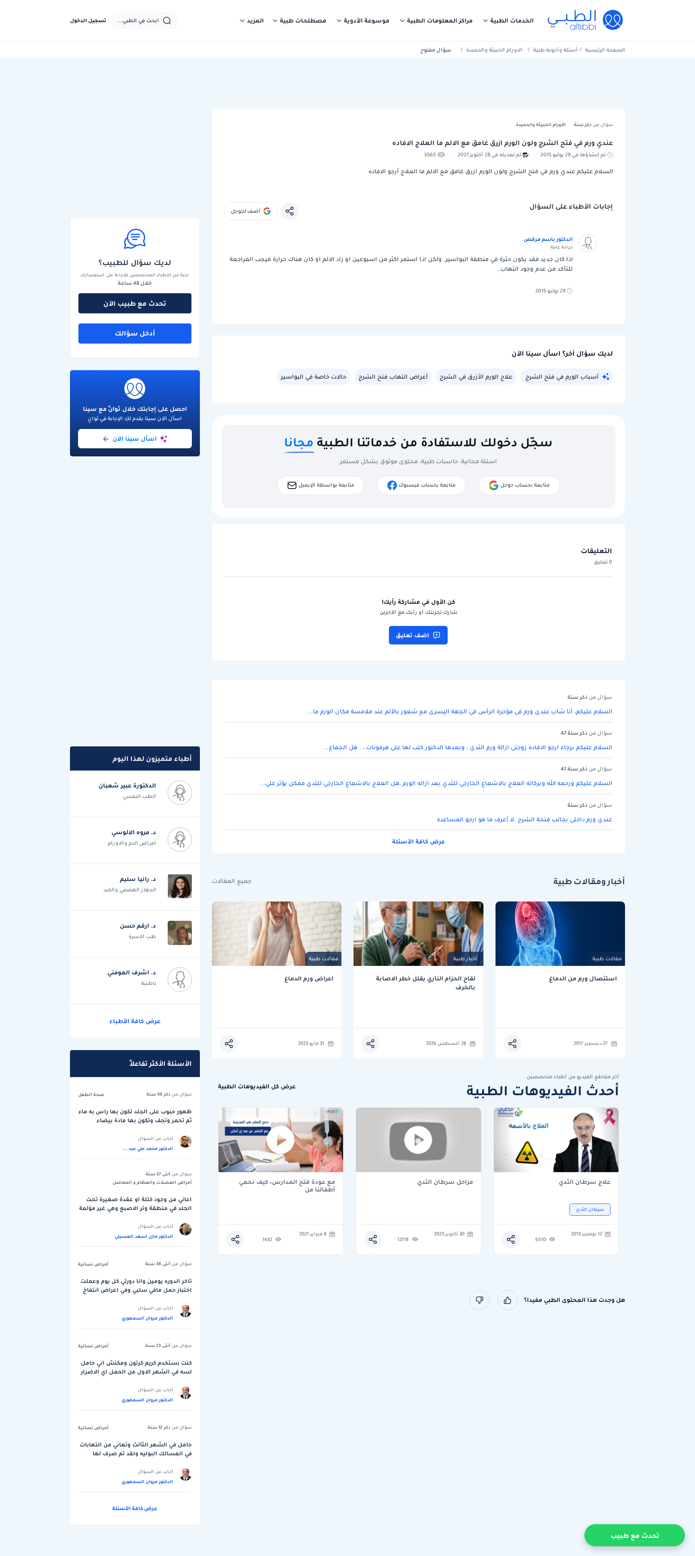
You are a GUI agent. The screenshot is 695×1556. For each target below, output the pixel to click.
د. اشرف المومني (131, 972)
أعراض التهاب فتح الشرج (393, 376)
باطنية (148, 983)
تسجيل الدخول (88, 21)
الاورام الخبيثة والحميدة (494, 50)
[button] (508, 20)
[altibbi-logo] (586, 20)
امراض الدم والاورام (132, 843)
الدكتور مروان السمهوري (147, 1318)
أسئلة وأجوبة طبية (555, 50)
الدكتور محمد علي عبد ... (148, 1148)
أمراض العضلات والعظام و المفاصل (152, 1182)
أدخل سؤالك (135, 333)
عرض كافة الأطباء (134, 1021)
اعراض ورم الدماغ (308, 978)
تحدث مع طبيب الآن (134, 303)
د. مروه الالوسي (133, 832)
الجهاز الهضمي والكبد (129, 889)
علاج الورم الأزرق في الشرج (476, 376)
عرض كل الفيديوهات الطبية (257, 1086)
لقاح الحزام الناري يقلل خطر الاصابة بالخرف (425, 983)
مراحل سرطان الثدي (445, 1182)
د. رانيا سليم (138, 879)
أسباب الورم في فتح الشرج (561, 376)
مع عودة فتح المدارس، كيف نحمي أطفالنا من (287, 1185)
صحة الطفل (91, 1094)
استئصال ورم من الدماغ (583, 978)
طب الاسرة (142, 936)
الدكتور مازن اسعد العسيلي (144, 1236)
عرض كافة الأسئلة (418, 841)
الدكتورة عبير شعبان (127, 785)
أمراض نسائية (93, 1264)
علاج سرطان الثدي (585, 1182)
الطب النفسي (139, 796)
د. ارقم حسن (138, 925)
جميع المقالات (231, 881)
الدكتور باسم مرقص (548, 239)
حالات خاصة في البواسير (313, 376)
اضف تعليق (412, 635)
